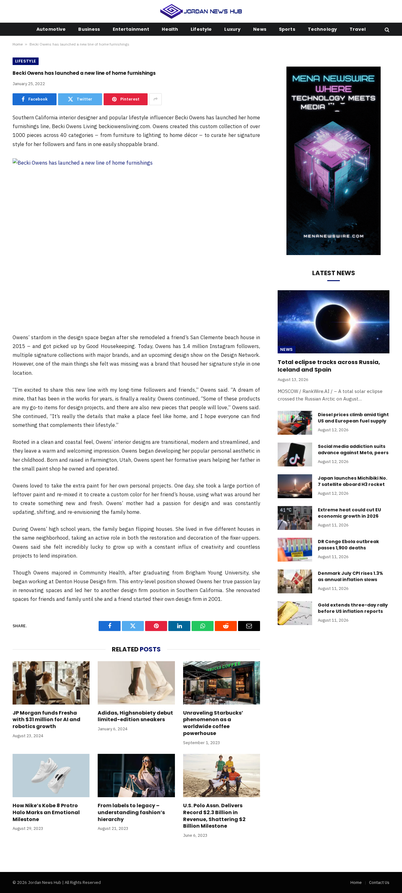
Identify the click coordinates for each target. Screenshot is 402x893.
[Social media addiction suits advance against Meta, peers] (295, 454)
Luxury (232, 29)
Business (89, 29)
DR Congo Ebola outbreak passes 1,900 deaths (348, 544)
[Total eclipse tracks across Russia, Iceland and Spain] (333, 321)
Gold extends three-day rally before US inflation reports (353, 608)
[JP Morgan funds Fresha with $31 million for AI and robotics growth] (51, 683)
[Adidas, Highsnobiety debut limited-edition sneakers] (136, 683)
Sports (287, 29)
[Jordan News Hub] (201, 11)
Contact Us (379, 882)
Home (18, 44)
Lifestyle (201, 29)
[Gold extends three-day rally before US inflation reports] (295, 613)
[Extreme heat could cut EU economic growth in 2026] (295, 518)
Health (170, 29)
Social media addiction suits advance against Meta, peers (353, 449)
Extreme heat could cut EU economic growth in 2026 (349, 513)
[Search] (386, 29)
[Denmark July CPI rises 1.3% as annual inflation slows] (295, 581)
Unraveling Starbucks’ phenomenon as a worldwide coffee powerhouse (213, 723)
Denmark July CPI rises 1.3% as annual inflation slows (350, 576)
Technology (322, 29)
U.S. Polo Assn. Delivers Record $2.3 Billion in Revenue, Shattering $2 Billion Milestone (214, 816)
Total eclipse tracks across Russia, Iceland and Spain (329, 365)
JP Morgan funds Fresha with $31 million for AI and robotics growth (46, 720)
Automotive (51, 29)
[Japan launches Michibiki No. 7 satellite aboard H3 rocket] (295, 486)
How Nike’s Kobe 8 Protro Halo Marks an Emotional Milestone (46, 812)
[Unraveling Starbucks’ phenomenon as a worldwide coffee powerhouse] (221, 683)
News (259, 29)
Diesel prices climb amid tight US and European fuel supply (353, 417)
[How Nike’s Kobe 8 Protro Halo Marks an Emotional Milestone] (51, 775)
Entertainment (131, 29)
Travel (358, 29)
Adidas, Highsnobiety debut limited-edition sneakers (135, 716)
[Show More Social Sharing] (155, 99)
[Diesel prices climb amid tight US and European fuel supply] (295, 423)
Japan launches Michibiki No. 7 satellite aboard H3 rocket (352, 481)
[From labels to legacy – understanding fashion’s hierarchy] (136, 775)
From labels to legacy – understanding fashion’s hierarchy (131, 812)
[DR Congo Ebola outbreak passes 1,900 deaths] (295, 550)
